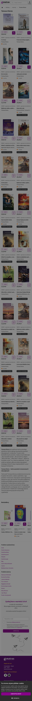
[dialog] (16, 691)
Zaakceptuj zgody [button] (16, 694)
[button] (16, 698)
